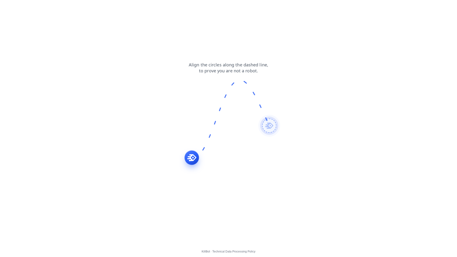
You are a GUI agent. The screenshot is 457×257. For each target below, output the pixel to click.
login (69, 7)
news (7, 7)
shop (109, 7)
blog (20, 7)
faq (97, 7)
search (84, 7)
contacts (54, 7)
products (35, 7)
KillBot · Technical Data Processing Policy (228, 251)
